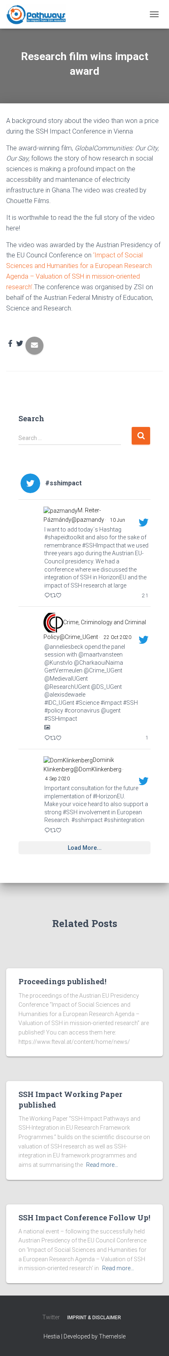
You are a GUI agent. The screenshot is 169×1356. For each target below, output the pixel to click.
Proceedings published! (62, 981)
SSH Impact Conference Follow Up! (84, 1217)
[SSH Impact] (39, 14)
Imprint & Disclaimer (94, 1317)
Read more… (102, 1165)
